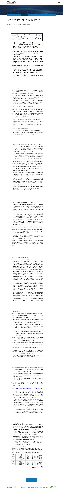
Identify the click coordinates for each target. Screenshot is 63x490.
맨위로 (48, 484)
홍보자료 (45, 15)
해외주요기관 (52, 15)
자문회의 (35, 2)
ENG (59, 2)
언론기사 (31, 15)
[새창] (52, 487)
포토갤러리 (39, 15)
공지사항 (10, 15)
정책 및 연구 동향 (17, 15)
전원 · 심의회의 (27, 2)
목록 (31, 480)
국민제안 (48, 2)
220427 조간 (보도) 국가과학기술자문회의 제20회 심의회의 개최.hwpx (19, 24)
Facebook (55, 487)
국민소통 (42, 2)
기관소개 (20, 2)
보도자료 (24, 15)
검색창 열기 (61, 2)
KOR (55, 2)
